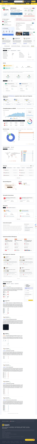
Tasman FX (30, 442)
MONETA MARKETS (16, 441)
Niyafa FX (21, 441)
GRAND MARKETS (4, 441)
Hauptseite (3, 5)
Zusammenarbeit (28, 427)
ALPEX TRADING (13, 442)
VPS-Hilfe (24, 427)
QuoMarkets (11, 441)
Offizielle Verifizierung (11, 427)
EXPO (15, 427)
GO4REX (21, 442)
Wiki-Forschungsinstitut (19, 427)
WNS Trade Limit (8, 442)
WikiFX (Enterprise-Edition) (5, 427)
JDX (23, 442)
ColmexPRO (3, 442)
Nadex (31, 441)
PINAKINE (24, 441)
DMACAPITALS (17, 442)
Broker (5, 5)
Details (8, 102)
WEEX (25, 442)
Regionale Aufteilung (4, 428)
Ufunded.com (28, 441)
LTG (27, 442)
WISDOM (8, 441)
